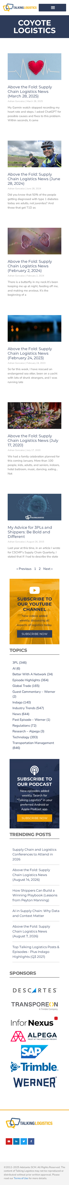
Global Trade (21, 686)
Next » (48, 569)
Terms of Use (21, 1178)
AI (14, 668)
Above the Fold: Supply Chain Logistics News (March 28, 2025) (30, 91)
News (16, 714)
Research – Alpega (26, 731)
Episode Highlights (26, 680)
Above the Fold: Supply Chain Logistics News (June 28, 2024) (34, 179)
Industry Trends (23, 708)
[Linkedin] (16, 1141)
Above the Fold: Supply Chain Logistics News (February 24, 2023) (30, 353)
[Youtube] (9, 1141)
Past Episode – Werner (29, 720)
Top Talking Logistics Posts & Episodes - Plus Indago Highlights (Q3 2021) (35, 952)
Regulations (21, 725)
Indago (17, 702)
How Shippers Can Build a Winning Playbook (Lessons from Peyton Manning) (34, 895)
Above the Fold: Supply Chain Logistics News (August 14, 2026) (31, 875)
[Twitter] (24, 1141)
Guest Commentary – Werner (33, 692)
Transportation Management (33, 743)
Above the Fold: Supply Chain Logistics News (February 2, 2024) (30, 266)
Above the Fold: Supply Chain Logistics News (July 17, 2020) (33, 440)
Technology (20, 737)
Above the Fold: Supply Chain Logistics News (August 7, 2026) (31, 931)
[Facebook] (31, 1141)
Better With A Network (29, 674)
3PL (15, 662)
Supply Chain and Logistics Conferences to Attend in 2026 (34, 854)
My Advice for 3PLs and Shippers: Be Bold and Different (30, 532)
